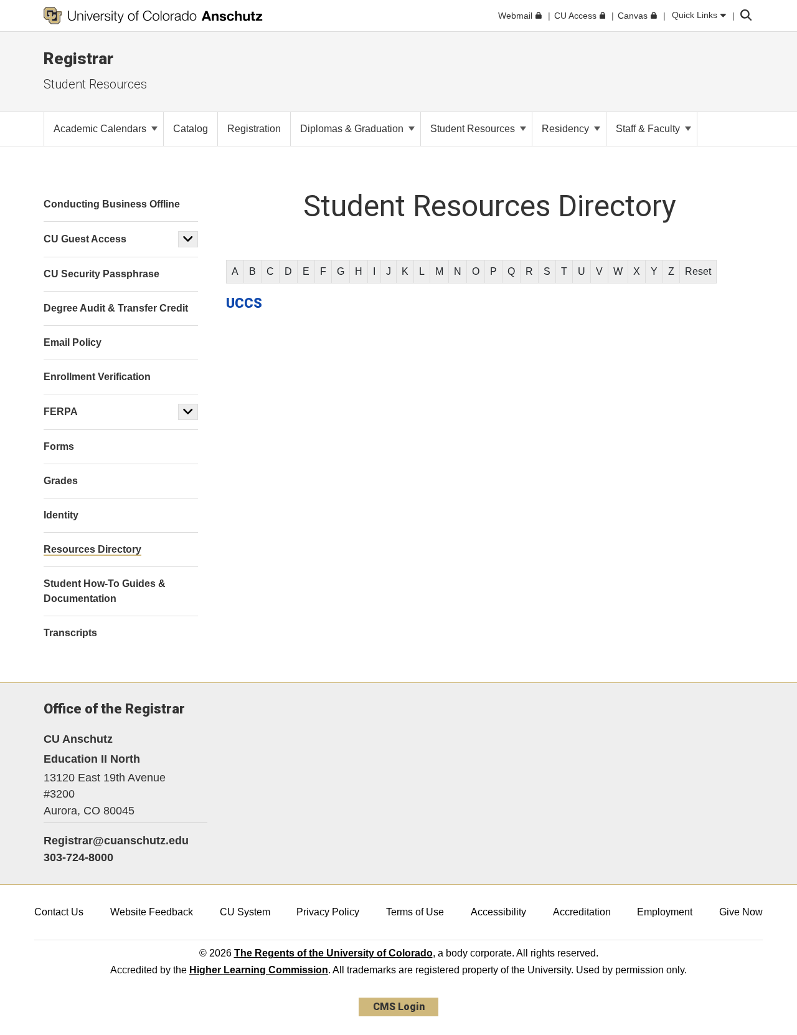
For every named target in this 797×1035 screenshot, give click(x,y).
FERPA (61, 411)
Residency (567, 128)
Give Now (741, 912)
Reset (698, 271)
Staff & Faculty (649, 128)
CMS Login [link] (399, 1007)
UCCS (244, 303)
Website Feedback (151, 912)
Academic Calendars (101, 128)
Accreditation (582, 912)
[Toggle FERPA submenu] (188, 412)
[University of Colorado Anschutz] (153, 15)
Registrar (78, 58)
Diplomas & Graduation (353, 128)
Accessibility (498, 912)
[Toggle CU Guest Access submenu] (188, 239)
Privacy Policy (327, 912)
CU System (245, 912)
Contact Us (58, 912)
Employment (664, 912)
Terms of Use (415, 912)
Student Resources (95, 84)
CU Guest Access (85, 239)
